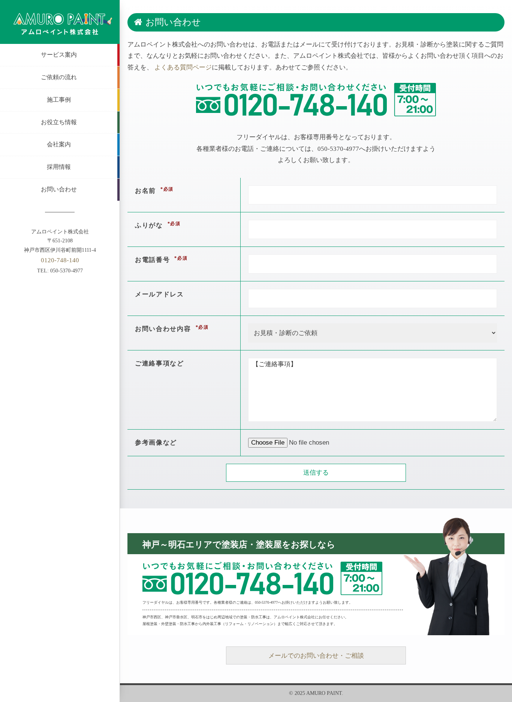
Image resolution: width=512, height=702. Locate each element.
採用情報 (59, 167)
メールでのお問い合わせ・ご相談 (316, 655)
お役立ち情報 (59, 122)
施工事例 (59, 99)
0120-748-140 (60, 260)
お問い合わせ (59, 189)
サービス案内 (59, 54)
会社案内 (59, 144)
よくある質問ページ (183, 67)
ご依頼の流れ (59, 77)
